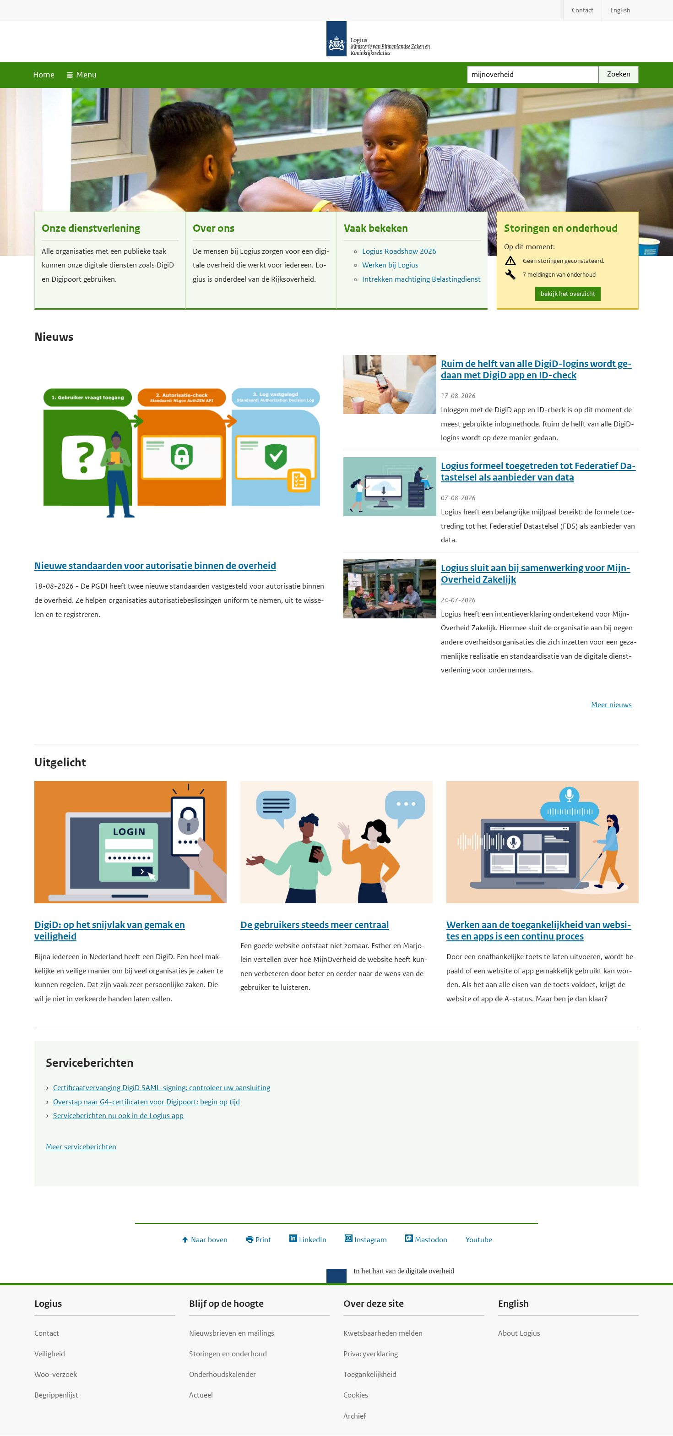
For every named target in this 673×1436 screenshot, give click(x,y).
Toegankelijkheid (369, 1374)
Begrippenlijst (56, 1395)
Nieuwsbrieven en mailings (231, 1333)
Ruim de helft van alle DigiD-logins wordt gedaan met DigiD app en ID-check (536, 369)
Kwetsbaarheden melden (383, 1333)
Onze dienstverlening (91, 228)
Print (263, 1240)
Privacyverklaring (370, 1354)
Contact (46, 1333)
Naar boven (209, 1240)
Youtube (479, 1240)
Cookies (355, 1395)
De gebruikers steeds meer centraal (314, 925)
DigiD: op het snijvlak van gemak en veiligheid (109, 930)
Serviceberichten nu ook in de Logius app (118, 1115)
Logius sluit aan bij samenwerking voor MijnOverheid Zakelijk (535, 573)
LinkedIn (312, 1240)
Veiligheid (49, 1354)
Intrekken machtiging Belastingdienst (421, 279)
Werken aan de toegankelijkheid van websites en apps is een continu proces (538, 930)
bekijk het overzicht (569, 295)
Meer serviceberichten (81, 1147)
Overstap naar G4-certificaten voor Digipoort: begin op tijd (146, 1102)
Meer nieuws (611, 705)
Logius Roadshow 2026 (399, 251)
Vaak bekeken (376, 228)
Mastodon (431, 1240)
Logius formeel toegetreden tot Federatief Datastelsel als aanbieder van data (538, 471)
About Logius (519, 1333)
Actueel (201, 1395)
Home (43, 75)
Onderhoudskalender (222, 1374)
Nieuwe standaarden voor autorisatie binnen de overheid (155, 566)
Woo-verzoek (55, 1374)
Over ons (213, 228)
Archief (354, 1416)
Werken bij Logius (390, 265)
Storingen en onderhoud (561, 228)
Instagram (370, 1240)
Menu (86, 75)
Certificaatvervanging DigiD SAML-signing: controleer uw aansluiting (161, 1087)
